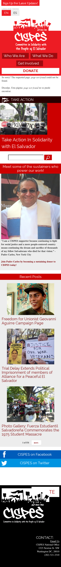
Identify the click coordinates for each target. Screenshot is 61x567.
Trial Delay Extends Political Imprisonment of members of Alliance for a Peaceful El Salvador (27, 374)
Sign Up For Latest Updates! (20, 3)
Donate (30, 71)
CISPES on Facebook (35, 454)
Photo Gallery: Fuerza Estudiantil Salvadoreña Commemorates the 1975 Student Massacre (30, 430)
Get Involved (28, 63)
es (15, 13)
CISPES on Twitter (34, 463)
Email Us (54, 541)
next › (36, 442)
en (6, 13)
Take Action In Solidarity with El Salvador (27, 143)
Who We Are (14, 56)
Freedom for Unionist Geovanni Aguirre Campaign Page (29, 321)
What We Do (42, 56)
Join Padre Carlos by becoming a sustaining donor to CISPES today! (28, 263)
